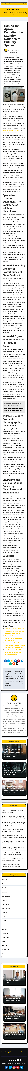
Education (5, 900)
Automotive (5, 884)
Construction (6, 896)
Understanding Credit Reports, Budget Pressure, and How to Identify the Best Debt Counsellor (14, 823)
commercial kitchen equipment (14, 66)
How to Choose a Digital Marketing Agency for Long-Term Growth (14, 1034)
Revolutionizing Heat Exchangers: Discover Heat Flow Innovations (13, 770)
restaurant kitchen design (12, 81)
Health (4, 921)
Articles (4, 879)
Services (4, 945)
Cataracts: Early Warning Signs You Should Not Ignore (13, 980)
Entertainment (6, 908)
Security (4, 941)
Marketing (5, 933)
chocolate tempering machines (14, 59)
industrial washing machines (11, 130)
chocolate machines (10, 55)
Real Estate (5, 937)
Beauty (4, 888)
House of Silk (13, 9)
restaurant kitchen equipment (13, 84)
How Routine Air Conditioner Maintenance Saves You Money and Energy (14, 652)
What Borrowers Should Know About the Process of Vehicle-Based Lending (14, 998)
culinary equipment (10, 68)
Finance (4, 912)
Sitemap (12, 1052)
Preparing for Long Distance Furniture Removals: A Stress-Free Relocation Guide (15, 631)
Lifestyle (5, 929)
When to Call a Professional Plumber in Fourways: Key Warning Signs (14, 638)
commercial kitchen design (12, 64)
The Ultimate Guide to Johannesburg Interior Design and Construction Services (15, 645)
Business (5, 892)
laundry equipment (15, 79)
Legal (3, 925)
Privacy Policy (5, 1052)
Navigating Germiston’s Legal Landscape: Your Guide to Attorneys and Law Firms (13, 752)
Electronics (5, 904)
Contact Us (19, 1052)
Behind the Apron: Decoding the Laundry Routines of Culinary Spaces (13, 35)
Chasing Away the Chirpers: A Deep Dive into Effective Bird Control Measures (9, 679)
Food (3, 916)
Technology (5, 949)
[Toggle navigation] (2, 12)
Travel (4, 954)
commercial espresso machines (14, 61)
